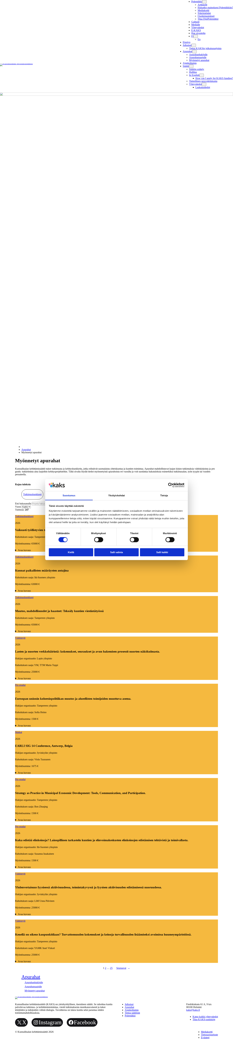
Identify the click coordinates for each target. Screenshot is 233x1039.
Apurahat (26, 449)
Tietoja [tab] (164, 495)
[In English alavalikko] (201, 75)
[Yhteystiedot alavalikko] (204, 84)
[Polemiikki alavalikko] (204, 1)
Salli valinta (116, 552)
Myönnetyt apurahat (199, 60)
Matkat (18, 732)
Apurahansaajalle (197, 57)
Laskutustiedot (202, 87)
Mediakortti (203, 10)
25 (111, 968)
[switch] (98, 539)
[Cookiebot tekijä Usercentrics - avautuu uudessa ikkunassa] (170, 485)
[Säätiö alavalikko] (191, 66)
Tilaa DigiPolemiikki (208, 19)
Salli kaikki (162, 552)
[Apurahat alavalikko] (194, 51)
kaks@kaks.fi (193, 1010)
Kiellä (71, 552)
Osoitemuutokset (206, 16)
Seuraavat (123, 968)
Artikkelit (202, 4)
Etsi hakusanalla (23, 503)
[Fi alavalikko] (195, 36)
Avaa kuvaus (24, 590)
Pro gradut (20, 685)
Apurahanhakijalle (198, 54)
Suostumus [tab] (69, 495)
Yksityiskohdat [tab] (116, 495)
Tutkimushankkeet (32, 494)
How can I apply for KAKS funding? (214, 78)
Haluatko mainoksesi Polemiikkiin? (215, 7)
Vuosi (18, 506)
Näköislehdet (204, 13)
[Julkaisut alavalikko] (193, 45)
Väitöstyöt (20, 638)
